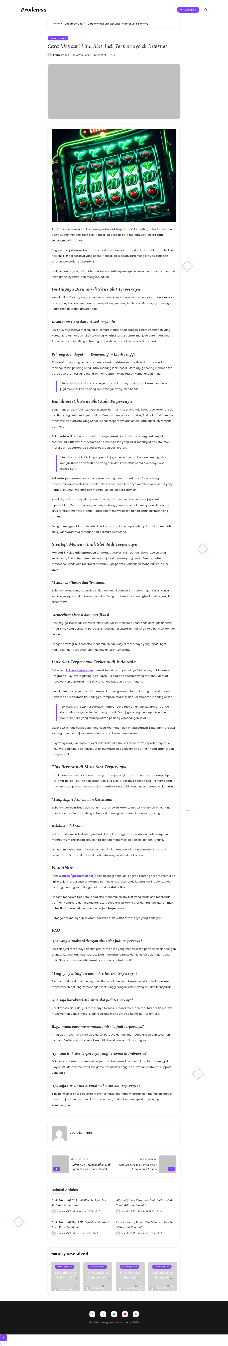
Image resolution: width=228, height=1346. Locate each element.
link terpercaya (79, 670)
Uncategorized (58, 38)
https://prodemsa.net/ (78, 876)
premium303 (61, 54)
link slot (109, 229)
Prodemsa (34, 9)
